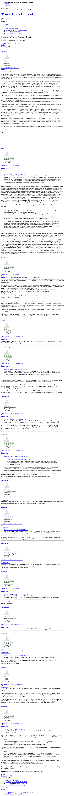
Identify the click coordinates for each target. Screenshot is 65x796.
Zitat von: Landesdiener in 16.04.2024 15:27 (16, 530)
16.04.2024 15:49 (5, 527)
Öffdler (3, 320)
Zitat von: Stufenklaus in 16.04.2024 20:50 (15, 729)
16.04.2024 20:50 (5, 687)
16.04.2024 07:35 (5, 277)
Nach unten (4, 46)
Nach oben (4, 776)
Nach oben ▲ (31, 792)
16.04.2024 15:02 (5, 453)
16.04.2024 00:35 (5, 69)
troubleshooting (5, 347)
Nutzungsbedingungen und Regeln (17, 792)
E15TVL (26, 31)
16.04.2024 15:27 (5, 500)
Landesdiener (5, 396)
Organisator (4, 507)
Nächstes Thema (16, 43)
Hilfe (5, 792)
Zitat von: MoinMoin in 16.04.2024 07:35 (15, 419)
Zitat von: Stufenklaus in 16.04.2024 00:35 (15, 174)
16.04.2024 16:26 (5, 563)
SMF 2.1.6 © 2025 (9, 794)
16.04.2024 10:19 (5, 366)
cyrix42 (3, 148)
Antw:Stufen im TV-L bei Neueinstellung (12, 165)
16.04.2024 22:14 (5, 726)
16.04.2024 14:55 (5, 416)
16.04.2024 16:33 (5, 591)
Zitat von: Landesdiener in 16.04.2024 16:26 (16, 594)
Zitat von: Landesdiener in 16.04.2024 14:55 (16, 456)
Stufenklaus (4, 51)
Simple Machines (19, 794)
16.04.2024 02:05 (5, 168)
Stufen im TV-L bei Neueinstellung (10, 68)
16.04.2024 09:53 (5, 339)
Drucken (3, 45)
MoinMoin (4, 257)
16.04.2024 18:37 (5, 653)
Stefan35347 (20, 31)
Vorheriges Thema (5, 43)
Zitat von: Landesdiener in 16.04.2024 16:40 (16, 655)
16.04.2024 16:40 (5, 627)
